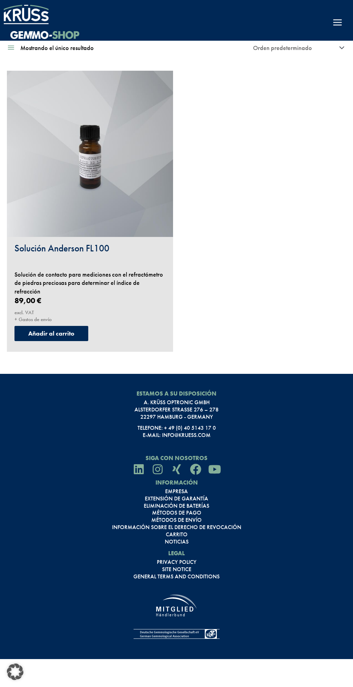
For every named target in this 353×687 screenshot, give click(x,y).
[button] (15, 672)
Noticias (177, 541)
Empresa (176, 491)
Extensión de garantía (176, 498)
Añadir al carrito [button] (51, 333)
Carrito (177, 534)
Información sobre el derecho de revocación (176, 527)
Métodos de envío (176, 520)
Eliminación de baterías (176, 505)
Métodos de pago (176, 512)
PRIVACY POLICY (176, 562)
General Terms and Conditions (176, 576)
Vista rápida (90, 228)
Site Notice (176, 569)
